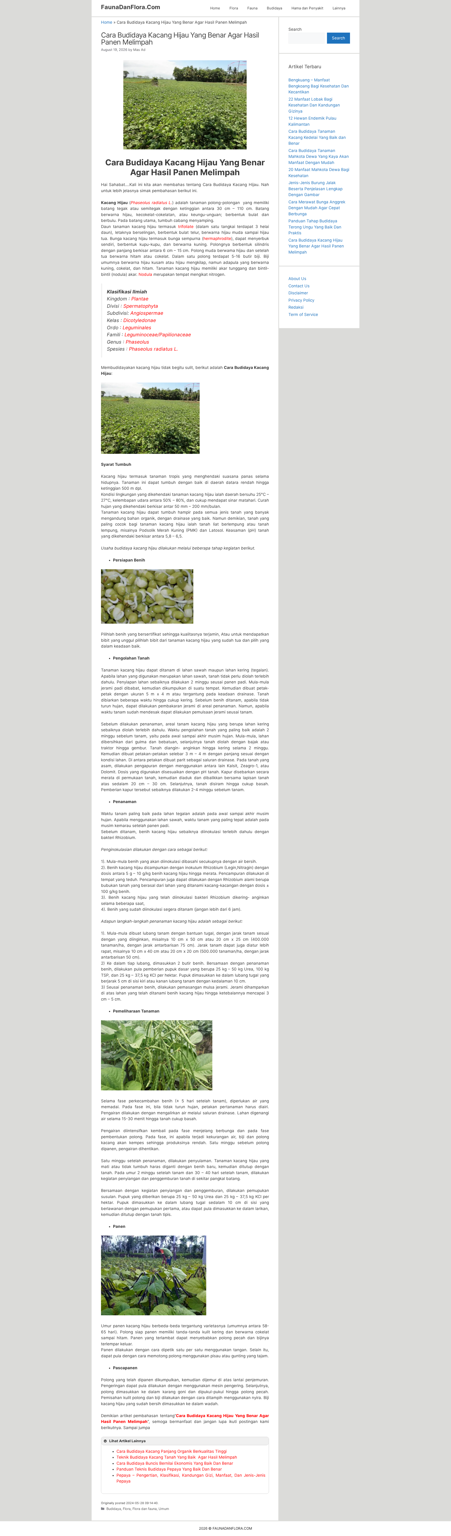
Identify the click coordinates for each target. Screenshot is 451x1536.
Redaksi (295, 307)
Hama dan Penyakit (307, 8)
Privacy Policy (301, 300)
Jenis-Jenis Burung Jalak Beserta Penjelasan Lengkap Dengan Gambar (315, 188)
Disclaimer (298, 293)
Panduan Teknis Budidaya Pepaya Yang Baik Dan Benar (169, 1469)
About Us (297, 278)
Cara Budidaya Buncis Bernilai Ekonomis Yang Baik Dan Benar (175, 1463)
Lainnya (339, 8)
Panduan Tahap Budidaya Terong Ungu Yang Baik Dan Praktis (314, 227)
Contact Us (299, 286)
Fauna (252, 8)
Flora (233, 8)
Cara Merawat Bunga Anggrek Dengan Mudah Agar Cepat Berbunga (316, 208)
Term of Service (303, 314)
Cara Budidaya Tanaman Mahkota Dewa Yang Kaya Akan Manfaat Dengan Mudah (318, 156)
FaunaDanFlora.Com (130, 7)
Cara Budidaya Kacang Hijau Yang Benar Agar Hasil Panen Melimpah (316, 246)
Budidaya (274, 8)
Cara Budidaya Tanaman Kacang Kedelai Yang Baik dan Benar (317, 137)
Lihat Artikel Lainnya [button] (127, 1441)
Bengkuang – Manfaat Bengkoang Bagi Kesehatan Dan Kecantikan (318, 86)
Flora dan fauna (144, 1509)
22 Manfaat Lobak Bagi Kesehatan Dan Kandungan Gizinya (314, 105)
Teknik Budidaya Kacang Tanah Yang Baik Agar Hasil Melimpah (177, 1457)
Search (295, 29)
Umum (164, 1509)
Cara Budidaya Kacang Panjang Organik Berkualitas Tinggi (172, 1451)
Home (215, 8)
